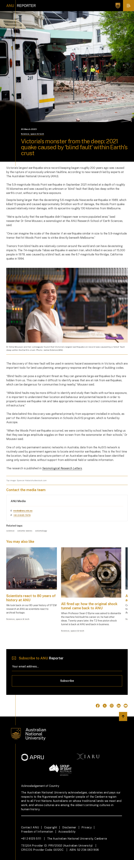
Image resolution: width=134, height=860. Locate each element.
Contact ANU (30, 827)
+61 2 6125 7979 (22, 515)
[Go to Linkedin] (119, 706)
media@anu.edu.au (22, 510)
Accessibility (66, 831)
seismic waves (24, 531)
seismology (41, 531)
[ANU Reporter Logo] (21, 5)
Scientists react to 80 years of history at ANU (31, 598)
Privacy (86, 827)
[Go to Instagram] (112, 706)
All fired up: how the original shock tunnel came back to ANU (89, 606)
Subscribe (67, 680)
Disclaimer (69, 827)
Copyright (50, 827)
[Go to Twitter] (105, 706)
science (10, 531)
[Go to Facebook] (98, 706)
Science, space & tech (32, 134)
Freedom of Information (37, 831)
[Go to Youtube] (126, 706)
